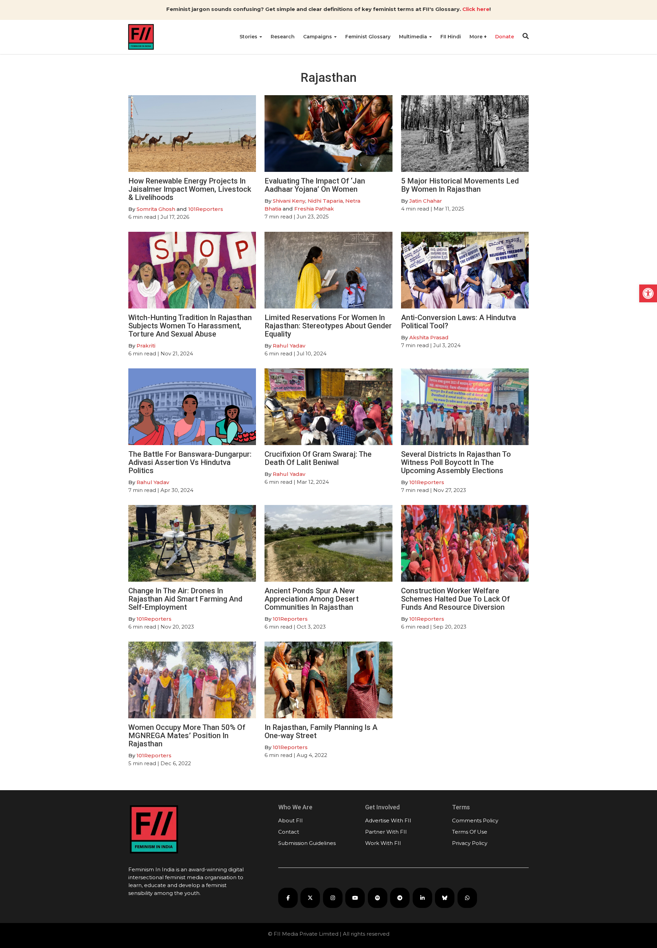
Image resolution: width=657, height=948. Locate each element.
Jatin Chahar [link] (425, 201)
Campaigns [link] (318, 37)
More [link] (476, 37)
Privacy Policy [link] (469, 843)
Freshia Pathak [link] (314, 208)
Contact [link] (288, 832)
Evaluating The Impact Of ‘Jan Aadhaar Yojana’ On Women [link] (315, 185)
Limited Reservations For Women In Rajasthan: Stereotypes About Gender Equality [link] (328, 325)
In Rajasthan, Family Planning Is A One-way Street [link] (321, 731)
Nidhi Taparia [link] (325, 201)
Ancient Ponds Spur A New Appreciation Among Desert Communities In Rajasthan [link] (312, 598)
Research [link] (283, 37)
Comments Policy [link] (475, 820)
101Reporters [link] (205, 209)
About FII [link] (290, 820)
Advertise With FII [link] (388, 820)
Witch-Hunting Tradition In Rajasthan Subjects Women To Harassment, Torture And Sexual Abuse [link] (190, 325)
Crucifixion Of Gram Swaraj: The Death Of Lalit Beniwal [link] (318, 458)
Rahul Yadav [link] (289, 345)
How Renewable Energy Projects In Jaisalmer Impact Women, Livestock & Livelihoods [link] (189, 189)
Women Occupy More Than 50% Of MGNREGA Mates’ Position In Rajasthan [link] (186, 735)
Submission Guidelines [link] (307, 843)
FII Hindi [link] (450, 37)
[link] (648, 293)
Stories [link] (249, 37)
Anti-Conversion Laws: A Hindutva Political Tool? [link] (458, 321)
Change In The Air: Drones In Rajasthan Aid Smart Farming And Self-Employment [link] (185, 598)
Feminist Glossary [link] (367, 37)
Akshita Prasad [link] (429, 337)
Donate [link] (504, 37)
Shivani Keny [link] (289, 201)
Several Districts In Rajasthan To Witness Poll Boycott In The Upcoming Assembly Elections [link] (456, 462)
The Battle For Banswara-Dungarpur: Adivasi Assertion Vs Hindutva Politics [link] (190, 462)
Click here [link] (475, 9)
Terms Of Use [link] (469, 832)
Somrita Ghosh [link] (156, 209)
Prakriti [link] (146, 345)
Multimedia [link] (413, 37)
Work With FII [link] (383, 843)
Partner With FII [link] (386, 832)
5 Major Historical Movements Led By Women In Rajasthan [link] (460, 185)
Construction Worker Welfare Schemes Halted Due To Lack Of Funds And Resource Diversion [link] (455, 598)
